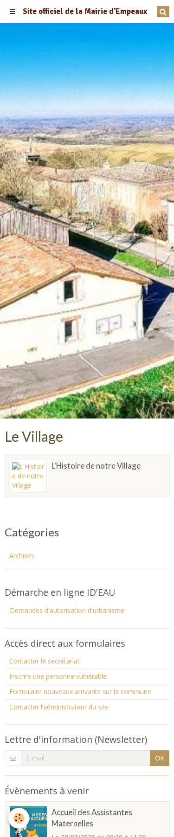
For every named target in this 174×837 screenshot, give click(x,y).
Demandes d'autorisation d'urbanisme (67, 610)
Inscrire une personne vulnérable (58, 676)
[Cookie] (18, 818)
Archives (21, 555)
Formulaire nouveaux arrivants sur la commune (80, 691)
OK (159, 757)
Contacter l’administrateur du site (59, 706)
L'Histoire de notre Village (96, 465)
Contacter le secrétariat (44, 661)
